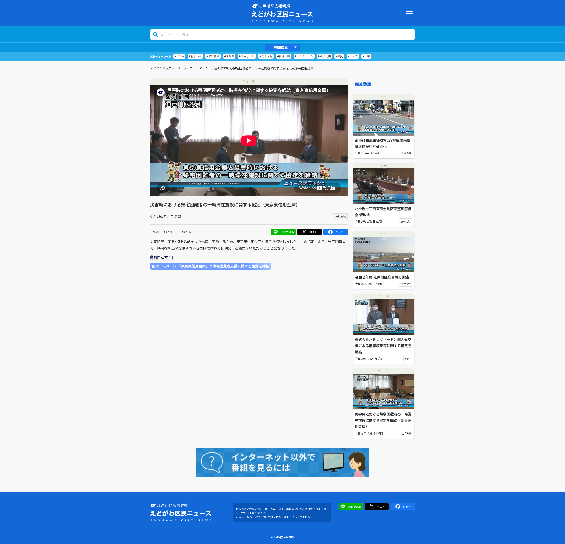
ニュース (196, 68)
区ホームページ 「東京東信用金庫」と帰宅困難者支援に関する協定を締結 (210, 266)
